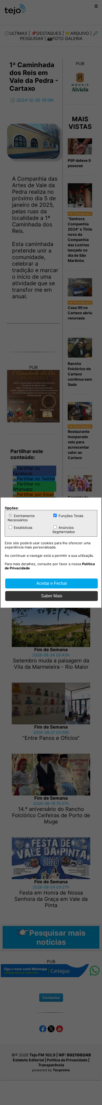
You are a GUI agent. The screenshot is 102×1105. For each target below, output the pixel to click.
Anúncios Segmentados (63, 529)
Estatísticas (22, 527)
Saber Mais (51, 596)
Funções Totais (70, 516)
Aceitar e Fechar (51, 583)
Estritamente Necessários (21, 518)
